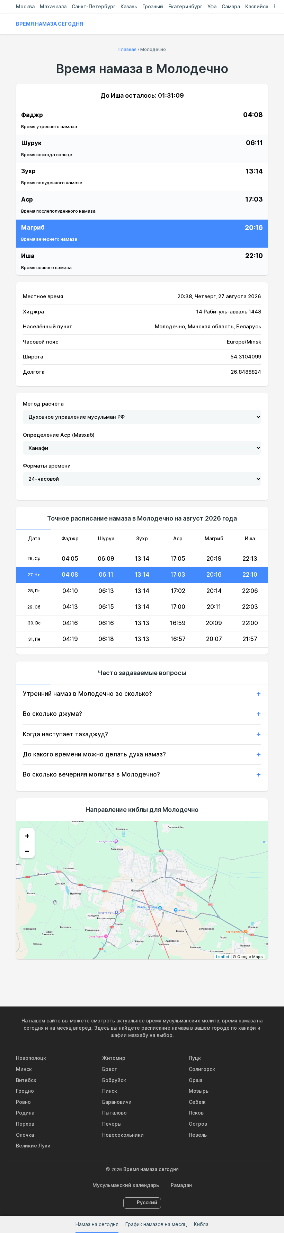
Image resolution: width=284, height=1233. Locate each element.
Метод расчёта (43, 403)
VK (110, 974)
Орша (195, 1080)
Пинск (109, 1091)
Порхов (25, 1124)
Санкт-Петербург (93, 6)
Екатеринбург (185, 6)
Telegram (158, 974)
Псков (196, 1113)
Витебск (26, 1080)
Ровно (23, 1102)
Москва (25, 6)
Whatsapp (174, 974)
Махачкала (53, 6)
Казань (129, 6)
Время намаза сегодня (49, 24)
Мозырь (198, 1091)
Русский (147, 1202)
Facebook (126, 974)
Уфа (211, 6)
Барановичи (117, 1102)
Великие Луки (33, 1145)
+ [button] (27, 835)
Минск (24, 1069)
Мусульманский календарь (125, 1185)
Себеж (197, 1102)
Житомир (113, 1058)
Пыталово (114, 1113)
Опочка (25, 1135)
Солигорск (202, 1069)
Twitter (142, 974)
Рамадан (181, 1185)
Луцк (195, 1058)
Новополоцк (31, 1058)
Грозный (152, 6)
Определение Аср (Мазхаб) (59, 435)
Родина (25, 1113)
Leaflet (222, 956)
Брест (109, 1069)
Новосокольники (123, 1135)
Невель (198, 1135)
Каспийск (256, 6)
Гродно (25, 1091)
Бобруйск (114, 1080)
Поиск (264, 23)
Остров (198, 1124)
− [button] (27, 850)
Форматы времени (47, 465)
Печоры (112, 1124)
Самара (231, 6)
